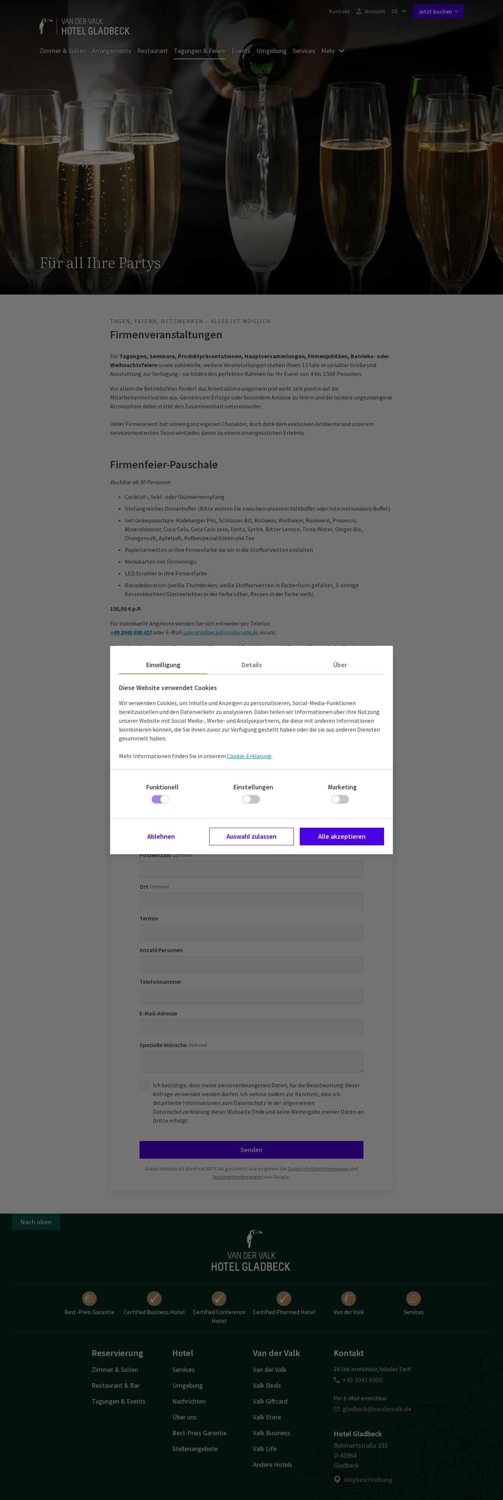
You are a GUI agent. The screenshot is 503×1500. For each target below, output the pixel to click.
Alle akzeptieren (342, 836)
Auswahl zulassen (251, 836)
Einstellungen (253, 787)
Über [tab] (340, 665)
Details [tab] (252, 665)
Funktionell (162, 787)
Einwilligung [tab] (163, 665)
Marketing (342, 787)
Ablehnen (161, 836)
